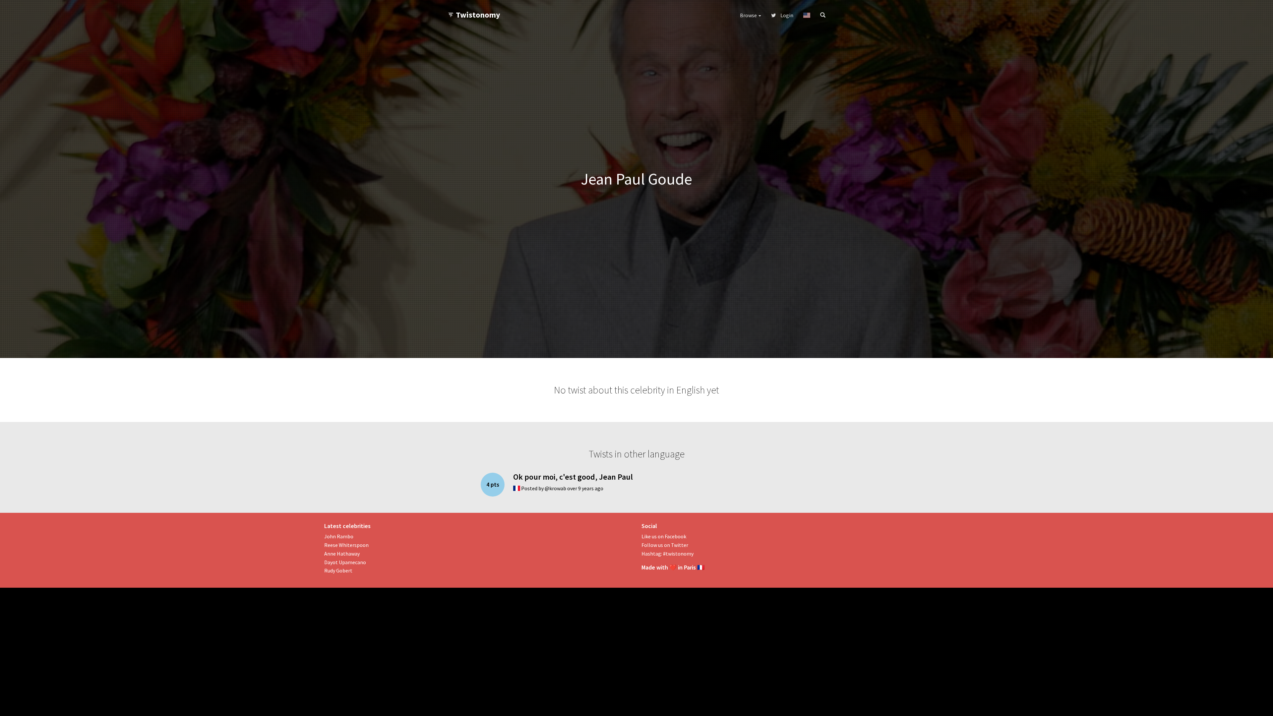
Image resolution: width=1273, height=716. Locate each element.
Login (786, 15)
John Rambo (338, 536)
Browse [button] (749, 15)
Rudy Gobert (338, 570)
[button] (806, 15)
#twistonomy (678, 553)
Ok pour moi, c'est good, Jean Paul (573, 477)
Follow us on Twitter (664, 545)
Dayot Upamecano (345, 562)
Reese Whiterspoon (346, 545)
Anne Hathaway (342, 553)
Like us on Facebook (663, 536)
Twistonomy (478, 15)
